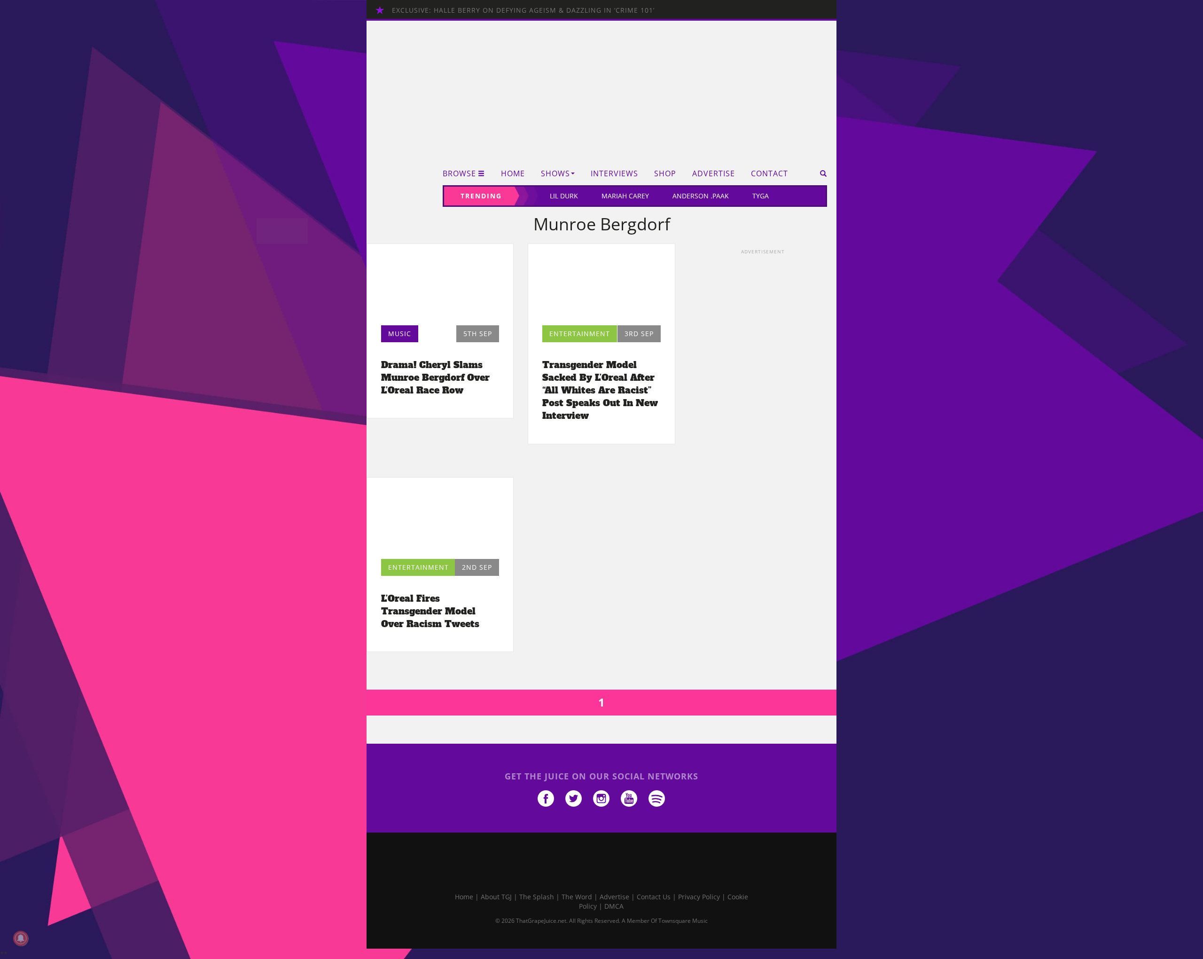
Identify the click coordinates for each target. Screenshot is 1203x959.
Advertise (713, 174)
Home (513, 174)
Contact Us (654, 896)
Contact (769, 174)
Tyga (760, 195)
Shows (555, 174)
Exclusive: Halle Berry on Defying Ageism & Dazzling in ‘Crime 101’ (523, 10)
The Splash (536, 896)
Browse (459, 174)
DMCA (614, 906)
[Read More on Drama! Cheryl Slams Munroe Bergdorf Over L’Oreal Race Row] (440, 287)
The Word (577, 896)
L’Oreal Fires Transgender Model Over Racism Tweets (430, 611)
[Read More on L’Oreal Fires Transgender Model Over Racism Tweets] (440, 520)
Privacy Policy (699, 896)
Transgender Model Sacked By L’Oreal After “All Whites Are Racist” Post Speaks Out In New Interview (600, 390)
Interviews (614, 174)
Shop (665, 174)
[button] (820, 173)
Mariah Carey (625, 195)
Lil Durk (564, 195)
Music (399, 333)
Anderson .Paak (700, 195)
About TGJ (496, 896)
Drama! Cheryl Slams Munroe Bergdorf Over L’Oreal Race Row (435, 377)
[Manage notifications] (20, 938)
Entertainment (579, 333)
